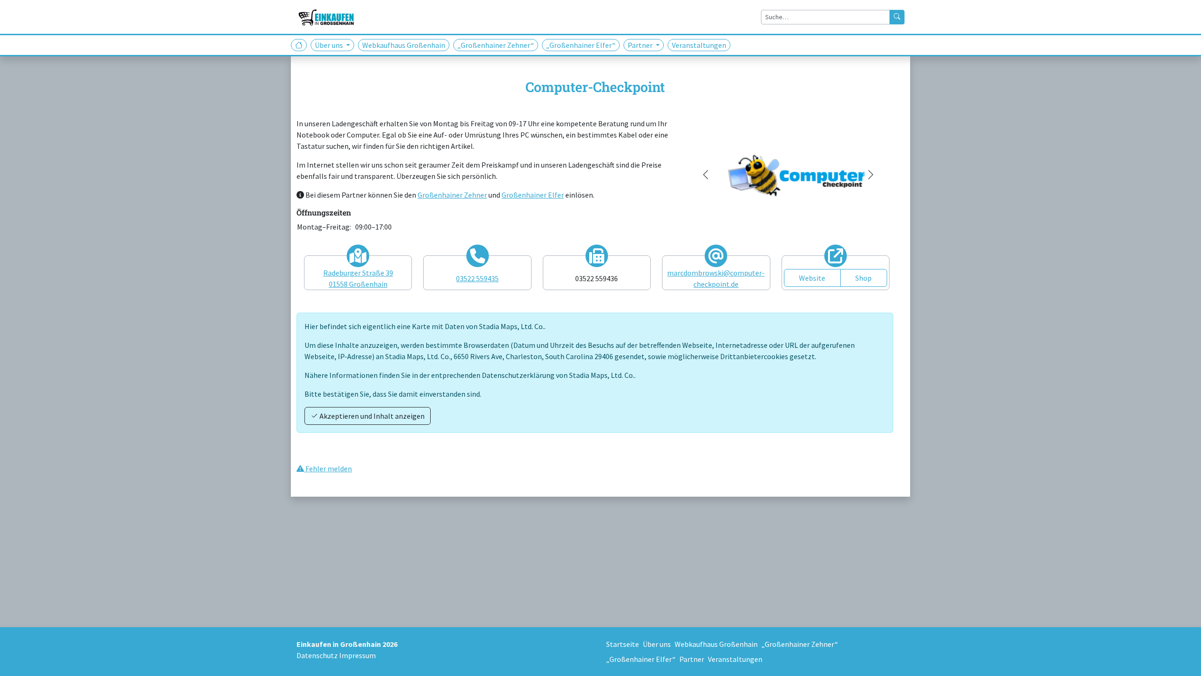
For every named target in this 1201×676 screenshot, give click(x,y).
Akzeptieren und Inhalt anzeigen (371, 416)
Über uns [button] (329, 45)
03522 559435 (477, 278)
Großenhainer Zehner (452, 195)
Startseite (622, 644)
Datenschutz (317, 655)
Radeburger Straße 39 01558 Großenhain (358, 278)
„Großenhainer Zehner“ (495, 45)
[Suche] (897, 17)
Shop (863, 278)
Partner (691, 659)
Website (812, 278)
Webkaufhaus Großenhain (403, 45)
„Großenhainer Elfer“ (581, 45)
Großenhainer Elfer (533, 195)
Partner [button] (641, 45)
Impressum (357, 655)
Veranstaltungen (699, 45)
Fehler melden (328, 468)
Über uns (657, 644)
